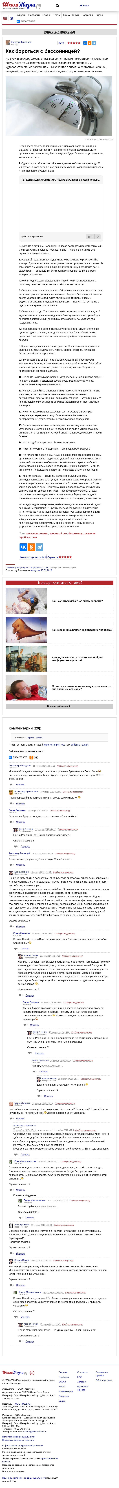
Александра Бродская (20, 765)
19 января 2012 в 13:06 (42, 934)
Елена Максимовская (25, 1161)
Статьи (46, 15)
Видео (99, 15)
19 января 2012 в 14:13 (60, 1060)
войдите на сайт (80, 744)
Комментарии (71, 15)
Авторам (81, 1381)
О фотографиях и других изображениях (22, 1445)
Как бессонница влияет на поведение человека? (82, 630)
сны (34, 537)
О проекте (82, 1372)
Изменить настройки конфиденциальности (24, 1478)
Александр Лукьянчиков (26, 791)
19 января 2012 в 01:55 (41, 1261)
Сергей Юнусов (22, 1103)
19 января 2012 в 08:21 (48, 1162)
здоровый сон (58, 533)
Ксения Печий (26, 829)
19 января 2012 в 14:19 (37, 811)
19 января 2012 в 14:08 (59, 1032)
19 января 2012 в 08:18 (53, 1292)
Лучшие (39, 738)
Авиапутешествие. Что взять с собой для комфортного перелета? (77, 659)
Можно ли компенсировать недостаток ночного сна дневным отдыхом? (81, 687)
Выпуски (21, 15)
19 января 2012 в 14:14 (68, 1079)
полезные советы (37, 533)
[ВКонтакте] (85, 43)
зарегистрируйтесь (54, 744)
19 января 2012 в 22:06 (50, 792)
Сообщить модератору (67, 766)
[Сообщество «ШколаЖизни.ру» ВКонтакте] (26, 21)
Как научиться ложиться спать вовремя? (77, 601)
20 (62, 43)
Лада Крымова (21, 1224)
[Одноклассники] (89, 43)
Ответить (20, 784)
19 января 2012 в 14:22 (45, 829)
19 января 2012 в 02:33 (41, 1225)
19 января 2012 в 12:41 (50, 1324)
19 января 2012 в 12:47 (41, 872)
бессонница (75, 533)
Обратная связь (104, 1380)
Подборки (34, 15)
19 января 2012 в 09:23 (42, 1103)
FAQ (79, 1377)
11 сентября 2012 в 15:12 (44, 766)
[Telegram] (94, 43)
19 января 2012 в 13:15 (50, 956)
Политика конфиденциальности (18, 1436)
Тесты (56, 15)
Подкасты (87, 15)
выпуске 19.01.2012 (41, 570)
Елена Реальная (17, 810)
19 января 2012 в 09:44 (57, 1201)
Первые (30, 738)
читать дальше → (52, 1066)
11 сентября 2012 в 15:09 (24, 1130)
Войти (85, 5)
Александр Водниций (19, 853)
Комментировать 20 (31, 557)
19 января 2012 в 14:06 (51, 1003)
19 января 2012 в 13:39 (42, 854)
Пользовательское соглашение (18, 1440)
